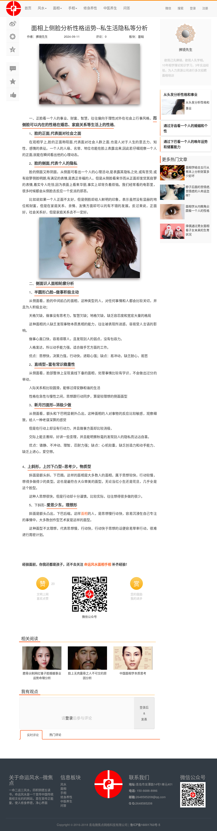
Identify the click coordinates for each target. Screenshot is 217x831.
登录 (193, 8)
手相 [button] (71, 8)
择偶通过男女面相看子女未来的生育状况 (197, 230)
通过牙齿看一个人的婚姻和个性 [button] (186, 128)
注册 (205, 8)
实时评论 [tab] (32, 735)
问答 (126, 8)
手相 (63, 793)
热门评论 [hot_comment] (55, 734)
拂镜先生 (185, 49)
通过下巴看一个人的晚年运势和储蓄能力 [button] (186, 144)
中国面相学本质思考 (133, 673)
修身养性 (90, 8)
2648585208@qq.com (151, 797)
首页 (28, 8)
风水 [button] (41, 8)
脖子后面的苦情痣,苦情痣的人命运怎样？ (198, 191)
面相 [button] (56, 8)
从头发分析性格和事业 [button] (181, 94)
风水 (63, 784)
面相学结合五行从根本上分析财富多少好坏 (197, 171)
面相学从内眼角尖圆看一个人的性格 (197, 208)
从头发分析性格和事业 (197, 105)
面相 (84, 513)
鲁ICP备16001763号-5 (145, 825)
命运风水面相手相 (98, 564)
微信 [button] (168, 8)
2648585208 (143, 803)
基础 (141, 36)
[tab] (185, 94)
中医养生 (110, 8)
